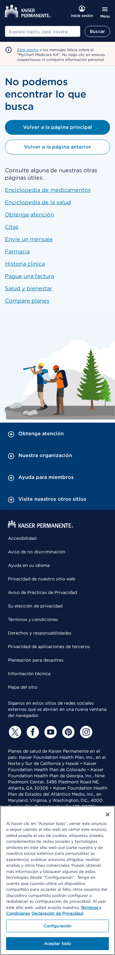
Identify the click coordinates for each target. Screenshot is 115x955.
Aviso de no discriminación (36, 551)
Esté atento (27, 49)
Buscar (97, 31)
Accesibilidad (22, 538)
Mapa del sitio (22, 687)
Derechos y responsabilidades (39, 633)
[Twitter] (14, 732)
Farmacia (17, 251)
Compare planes (27, 300)
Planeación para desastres (35, 660)
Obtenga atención (29, 214)
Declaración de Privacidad (57, 913)
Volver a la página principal (57, 127)
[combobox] (42, 31)
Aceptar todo (57, 943)
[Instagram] (85, 732)
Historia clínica (25, 264)
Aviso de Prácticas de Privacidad (42, 592)
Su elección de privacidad (35, 605)
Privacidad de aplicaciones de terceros (49, 646)
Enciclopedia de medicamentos (48, 190)
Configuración (58, 926)
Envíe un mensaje (29, 239)
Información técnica (29, 673)
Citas (11, 227)
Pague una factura (29, 276)
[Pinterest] (67, 732)
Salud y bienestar (28, 288)
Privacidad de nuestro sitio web (41, 578)
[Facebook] (32, 732)
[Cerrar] (107, 814)
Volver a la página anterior (57, 147)
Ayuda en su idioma (29, 565)
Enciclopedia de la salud (38, 202)
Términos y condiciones (33, 619)
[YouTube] (50, 732)
